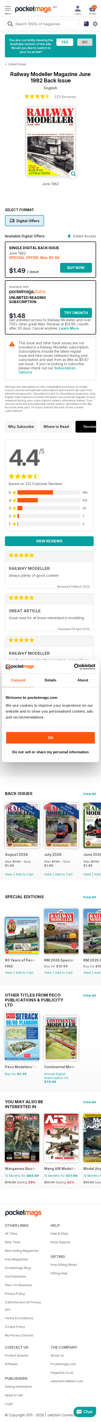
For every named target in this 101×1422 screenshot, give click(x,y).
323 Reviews (65, 97)
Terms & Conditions (19, 1318)
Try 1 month (76, 313)
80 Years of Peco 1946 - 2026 (21, 960)
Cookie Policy (15, 1327)
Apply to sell (14, 1395)
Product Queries (16, 1355)
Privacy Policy (15, 1293)
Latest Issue (17, 64)
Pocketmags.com (63, 1364)
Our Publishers (15, 1276)
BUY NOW (76, 268)
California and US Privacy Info (23, 1305)
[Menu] (8, 9)
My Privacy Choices (19, 1335)
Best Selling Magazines (22, 1251)
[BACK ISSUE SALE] (22, 847)
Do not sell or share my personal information (50, 752)
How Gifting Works (63, 1265)
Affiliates (11, 1364)
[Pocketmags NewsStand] (32, 10)
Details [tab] (51, 680)
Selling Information (18, 1386)
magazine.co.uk (61, 1372)
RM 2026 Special (59, 960)
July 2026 (53, 854)
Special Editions (24, 896)
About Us (57, 1355)
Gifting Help (59, 1273)
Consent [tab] (18, 680)
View (9, 874)
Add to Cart (24, 874)
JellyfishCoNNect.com (66, 1381)
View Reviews (49, 541)
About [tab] (82, 680)
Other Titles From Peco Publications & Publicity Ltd (34, 995)
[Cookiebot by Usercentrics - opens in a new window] (73, 667)
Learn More (69, 328)
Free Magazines (16, 1259)
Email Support (60, 1242)
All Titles (11, 1233)
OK (50, 738)
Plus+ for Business (18, 1285)
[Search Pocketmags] (10, 24)
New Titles (13, 1242)
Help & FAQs (59, 1233)
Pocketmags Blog (18, 1268)
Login (9, 1404)
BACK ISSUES (18, 793)
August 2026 (16, 854)
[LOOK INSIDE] (50, 175)
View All (89, 794)
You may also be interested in (24, 1101)
